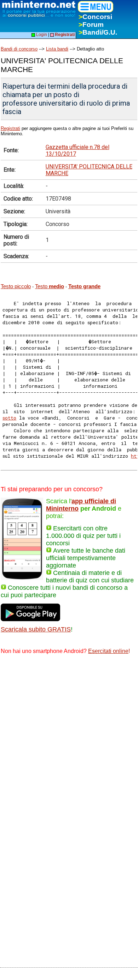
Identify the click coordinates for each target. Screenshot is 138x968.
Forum (91, 24)
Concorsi (95, 16)
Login (41, 34)
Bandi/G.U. (98, 32)
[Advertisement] (69, 733)
